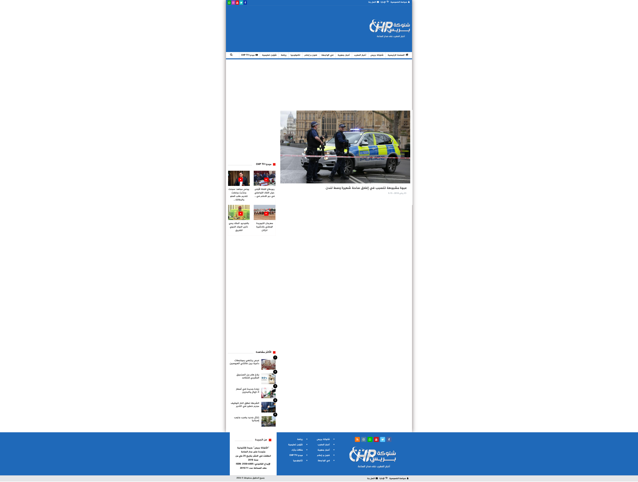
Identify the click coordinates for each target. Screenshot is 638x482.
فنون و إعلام (310, 55)
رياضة (283, 55)
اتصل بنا (372, 2)
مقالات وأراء (297, 450)
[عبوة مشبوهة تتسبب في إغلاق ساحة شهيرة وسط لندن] (345, 147)
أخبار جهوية (344, 55)
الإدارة (383, 2)
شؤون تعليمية (269, 55)
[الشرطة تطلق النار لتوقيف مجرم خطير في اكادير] (268, 407)
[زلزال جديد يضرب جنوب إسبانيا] (268, 421)
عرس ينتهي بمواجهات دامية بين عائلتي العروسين (244, 362)
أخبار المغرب (360, 55)
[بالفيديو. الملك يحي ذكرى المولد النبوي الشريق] (239, 212)
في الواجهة (327, 55)
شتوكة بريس (376, 55)
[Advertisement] (287, 28)
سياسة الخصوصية (398, 2)
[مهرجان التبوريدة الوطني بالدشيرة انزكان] (264, 212)
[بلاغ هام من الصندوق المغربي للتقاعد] (268, 378)
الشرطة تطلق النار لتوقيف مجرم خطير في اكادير (245, 404)
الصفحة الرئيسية (396, 55)
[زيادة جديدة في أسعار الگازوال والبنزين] (268, 393)
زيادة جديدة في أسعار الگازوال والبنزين (247, 390)
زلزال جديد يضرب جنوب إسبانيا (246, 419)
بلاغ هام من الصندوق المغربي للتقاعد (247, 376)
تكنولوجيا (295, 55)
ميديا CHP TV (248, 55)
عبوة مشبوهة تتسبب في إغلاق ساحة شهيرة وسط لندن (366, 188)
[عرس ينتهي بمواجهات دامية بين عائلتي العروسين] (268, 364)
